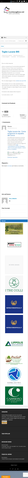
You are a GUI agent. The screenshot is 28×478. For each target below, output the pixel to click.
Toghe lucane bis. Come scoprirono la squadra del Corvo (17, 133)
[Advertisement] (14, 24)
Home (2, 46)
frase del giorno (4, 457)
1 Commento (13, 56)
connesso (9, 166)
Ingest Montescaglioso (6, 115)
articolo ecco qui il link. (21, 80)
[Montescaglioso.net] (14, 10)
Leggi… (17, 145)
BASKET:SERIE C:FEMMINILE (23, 116)
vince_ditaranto (13, 198)
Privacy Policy (14, 465)
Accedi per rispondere (13, 157)
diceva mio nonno (5, 445)
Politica (6, 111)
